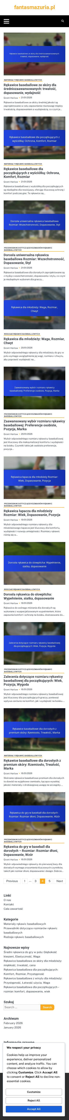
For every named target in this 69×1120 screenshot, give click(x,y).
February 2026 (13, 1023)
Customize (33, 1091)
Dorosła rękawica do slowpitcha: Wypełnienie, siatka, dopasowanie (29, 596)
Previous (12, 881)
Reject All (34, 1100)
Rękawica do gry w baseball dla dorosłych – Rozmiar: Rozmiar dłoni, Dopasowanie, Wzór (31, 850)
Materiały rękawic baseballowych (23, 80)
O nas (7, 900)
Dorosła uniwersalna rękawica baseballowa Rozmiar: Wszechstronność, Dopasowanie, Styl (34, 259)
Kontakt (9, 904)
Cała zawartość (13, 908)
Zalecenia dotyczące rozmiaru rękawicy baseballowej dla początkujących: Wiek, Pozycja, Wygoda (33, 680)
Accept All (34, 1109)
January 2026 (12, 1027)
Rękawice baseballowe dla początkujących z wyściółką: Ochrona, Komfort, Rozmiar (32, 173)
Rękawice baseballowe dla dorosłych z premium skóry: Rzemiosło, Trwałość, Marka (32, 764)
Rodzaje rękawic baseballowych (22, 334)
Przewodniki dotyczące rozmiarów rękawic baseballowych (28, 249)
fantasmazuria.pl (34, 7)
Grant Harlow (11, 97)
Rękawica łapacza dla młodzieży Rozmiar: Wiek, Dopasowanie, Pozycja (32, 513)
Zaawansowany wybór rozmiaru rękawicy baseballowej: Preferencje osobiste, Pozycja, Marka (34, 425)
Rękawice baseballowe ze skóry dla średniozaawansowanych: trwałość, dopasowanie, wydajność (30, 89)
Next (59, 881)
